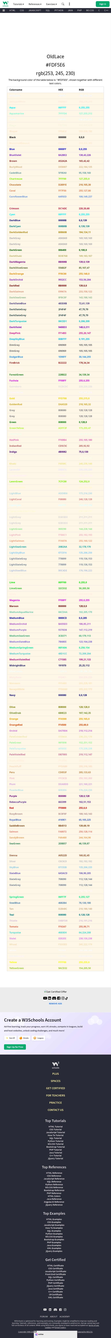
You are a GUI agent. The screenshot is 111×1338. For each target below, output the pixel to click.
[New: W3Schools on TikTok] (66, 998)
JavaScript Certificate (55, 1271)
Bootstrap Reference (54, 1190)
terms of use (94, 1325)
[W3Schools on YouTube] (45, 998)
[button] (63, 4)
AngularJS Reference (54, 1201)
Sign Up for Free (15, 1046)
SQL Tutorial (55, 1138)
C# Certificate (55, 1294)
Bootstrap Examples (54, 1239)
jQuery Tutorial (55, 1158)
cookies (48, 1327)
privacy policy (60, 1327)
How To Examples (54, 1227)
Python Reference (54, 1184)
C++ (106, 10)
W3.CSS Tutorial (55, 1143)
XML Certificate (55, 1297)
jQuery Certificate (55, 1285)
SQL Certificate (55, 1277)
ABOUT (53, 1316)
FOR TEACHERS (55, 1095)
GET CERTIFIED (55, 1088)
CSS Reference (54, 1175)
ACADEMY (65, 1316)
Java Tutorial (55, 1152)
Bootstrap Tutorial (55, 1146)
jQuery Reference (54, 1204)
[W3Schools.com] (55, 1066)
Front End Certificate (55, 1274)
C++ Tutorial (55, 1155)
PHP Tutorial (55, 1149)
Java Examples (54, 1245)
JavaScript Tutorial (55, 1132)
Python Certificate (55, 1280)
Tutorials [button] (18, 4)
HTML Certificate (55, 1265)
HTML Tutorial (56, 1126)
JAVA (70, 10)
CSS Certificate (55, 1268)
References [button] (34, 4)
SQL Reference (54, 1181)
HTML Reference (54, 1172)
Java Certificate (55, 1288)
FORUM (44, 1316)
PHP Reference (54, 1193)
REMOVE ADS (55, 1003)
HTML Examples (54, 1219)
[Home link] (5, 4)
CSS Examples (54, 1222)
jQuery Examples (54, 1251)
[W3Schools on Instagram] (63, 998)
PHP (79, 10)
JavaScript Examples (54, 1224)
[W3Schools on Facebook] (59, 998)
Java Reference (54, 1198)
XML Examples (54, 1248)
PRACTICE (55, 1102)
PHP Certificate (55, 1282)
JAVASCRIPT (34, 10)
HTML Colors (54, 1196)
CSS (22, 10)
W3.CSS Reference (54, 1187)
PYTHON (58, 10)
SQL (48, 10)
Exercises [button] (51, 4)
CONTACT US (55, 1110)
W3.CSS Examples (54, 1236)
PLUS (55, 1073)
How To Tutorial (55, 1135)
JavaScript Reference (54, 1178)
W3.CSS (90, 10)
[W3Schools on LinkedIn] (49, 998)
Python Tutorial (55, 1141)
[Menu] (4, 10)
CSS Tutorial (55, 1129)
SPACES (55, 1081)
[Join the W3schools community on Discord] (54, 998)
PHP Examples (54, 1242)
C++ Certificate (55, 1291)
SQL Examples (54, 1230)
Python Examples (54, 1233)
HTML (12, 10)
